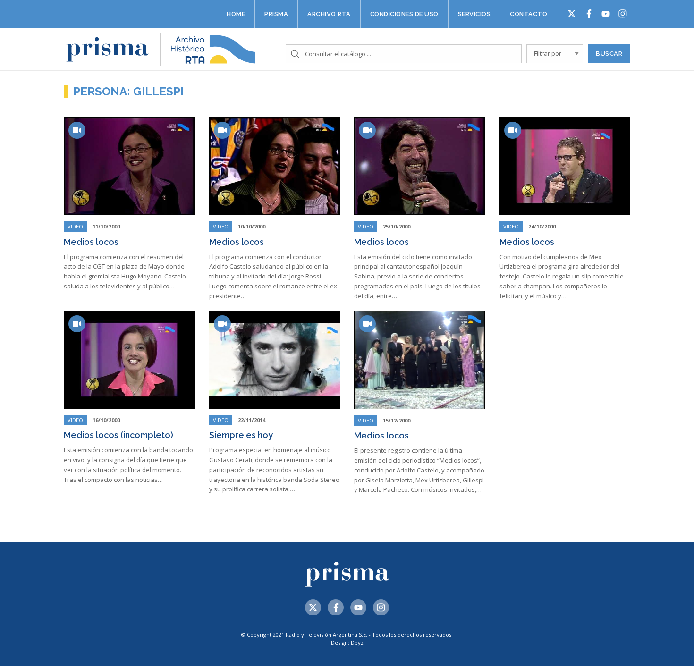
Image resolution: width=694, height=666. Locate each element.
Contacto (528, 13)
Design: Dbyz (347, 642)
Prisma (276, 13)
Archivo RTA (329, 13)
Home (236, 13)
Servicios (474, 13)
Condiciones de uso (404, 13)
